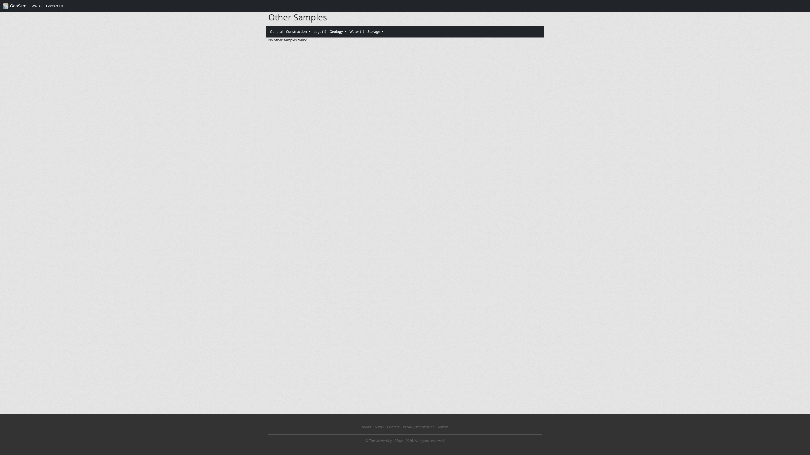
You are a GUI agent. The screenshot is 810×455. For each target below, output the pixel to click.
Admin (443, 427)
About (366, 427)
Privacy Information (419, 427)
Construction (297, 31)
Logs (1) (320, 31)
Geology (336, 31)
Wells (36, 6)
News (379, 427)
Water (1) (357, 31)
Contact (393, 427)
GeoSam (18, 6)
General (276, 31)
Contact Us (54, 6)
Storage (374, 31)
